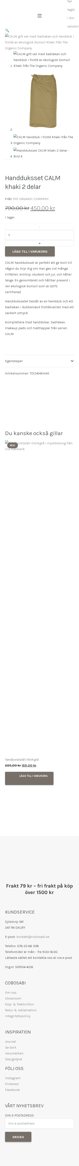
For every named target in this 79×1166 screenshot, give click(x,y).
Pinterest (12, 1084)
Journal (10, 1042)
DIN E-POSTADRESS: (19, 1115)
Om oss (10, 992)
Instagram (13, 1078)
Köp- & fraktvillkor (19, 1004)
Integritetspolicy (17, 1016)
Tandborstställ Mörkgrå (21, 760)
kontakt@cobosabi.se (32, 937)
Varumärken (14, 1053)
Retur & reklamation (20, 1010)
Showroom (13, 998)
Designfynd (13, 1059)
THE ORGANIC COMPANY (31, 199)
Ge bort (10, 1047)
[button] (61, 5)
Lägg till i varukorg (29, 251)
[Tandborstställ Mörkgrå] (39, 597)
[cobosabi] (22, 5)
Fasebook (12, 1090)
